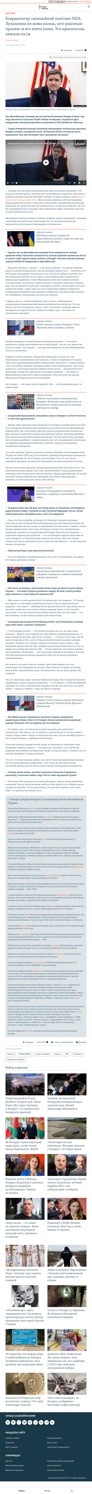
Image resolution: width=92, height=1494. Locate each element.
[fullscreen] (84, 182)
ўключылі (64, 985)
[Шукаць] (71, 1491)
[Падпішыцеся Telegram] (46, 1422)
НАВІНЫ (21, 1491)
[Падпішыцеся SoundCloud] (35, 1422)
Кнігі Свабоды (12, 1447)
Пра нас (9, 1461)
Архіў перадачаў (54, 1438)
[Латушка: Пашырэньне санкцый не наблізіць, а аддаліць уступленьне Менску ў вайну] (20, 494)
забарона (37, 971)
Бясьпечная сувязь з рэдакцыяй (60, 1461)
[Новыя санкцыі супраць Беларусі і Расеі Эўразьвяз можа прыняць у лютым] (20, 327)
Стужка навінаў (12, 1438)
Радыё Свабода (12, 40)
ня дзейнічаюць (53, 875)
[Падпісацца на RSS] (52, 1422)
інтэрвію (49, 817)
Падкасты (10, 1443)
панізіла (55, 946)
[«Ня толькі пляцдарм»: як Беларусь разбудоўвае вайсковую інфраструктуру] (66, 1384)
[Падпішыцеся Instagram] (41, 1422)
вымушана (78, 867)
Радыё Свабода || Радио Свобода (23, 147)
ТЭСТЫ (47, 1491)
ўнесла (28, 1031)
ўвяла (26, 915)
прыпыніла (59, 954)
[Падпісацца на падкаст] (30, 1422)
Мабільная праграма (14, 1470)
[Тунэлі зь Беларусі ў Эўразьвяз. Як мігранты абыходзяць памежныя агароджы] (66, 1296)
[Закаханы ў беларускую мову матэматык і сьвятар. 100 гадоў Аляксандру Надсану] (25, 1384)
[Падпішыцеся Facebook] (13, 1422)
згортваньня (63, 895)
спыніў (25, 926)
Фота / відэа (52, 1443)
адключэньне (38, 963)
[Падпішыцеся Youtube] (24, 1422)
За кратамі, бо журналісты (58, 1447)
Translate (86, 2)
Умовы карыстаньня (55, 1470)
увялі (53, 906)
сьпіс (80, 1012)
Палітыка (10, 13)
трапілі (11, 833)
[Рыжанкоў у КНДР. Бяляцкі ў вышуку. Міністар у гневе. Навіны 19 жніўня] (66, 1209)
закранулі (25, 934)
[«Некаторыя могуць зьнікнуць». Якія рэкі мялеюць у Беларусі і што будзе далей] (66, 1128)
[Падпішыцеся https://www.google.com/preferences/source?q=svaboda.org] (8, 1422)
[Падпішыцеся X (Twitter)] (19, 1422)
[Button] (66, 50)
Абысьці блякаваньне (15, 1466)
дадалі (77, 998)
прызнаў (32, 809)
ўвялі (44, 839)
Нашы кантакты (54, 1466)
